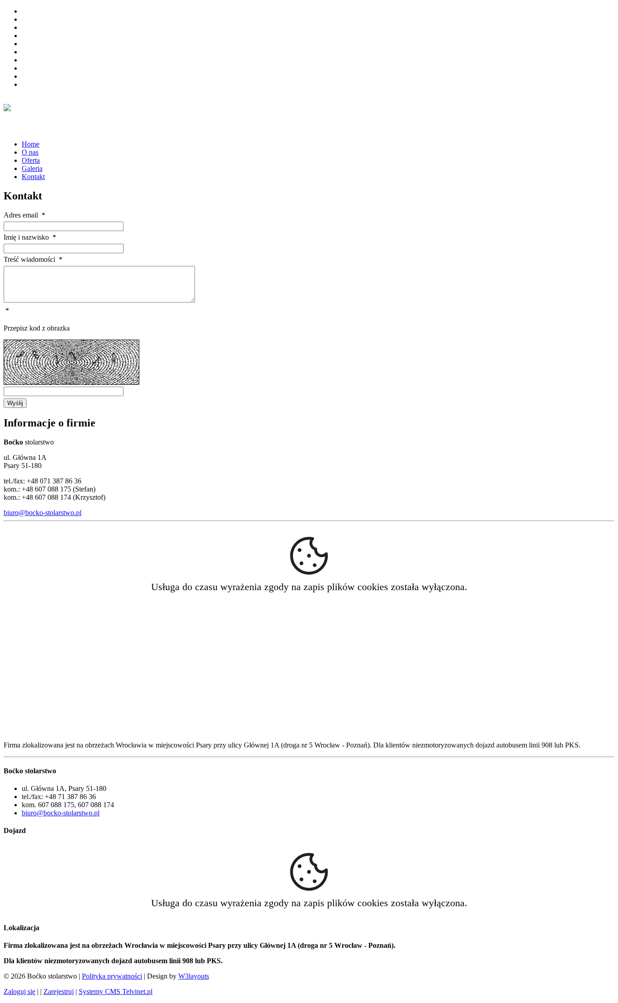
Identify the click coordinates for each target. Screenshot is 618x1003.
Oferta (31, 160)
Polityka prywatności (112, 976)
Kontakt (33, 176)
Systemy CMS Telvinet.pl (115, 991)
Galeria (32, 168)
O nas (30, 152)
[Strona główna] (7, 106)
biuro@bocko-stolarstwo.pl (42, 512)
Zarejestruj (58, 991)
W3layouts (193, 976)
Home (30, 144)
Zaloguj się (19, 991)
